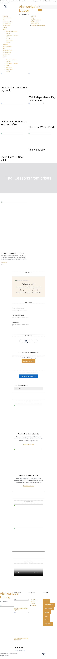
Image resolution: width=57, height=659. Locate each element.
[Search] (40, 10)
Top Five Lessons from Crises (12, 253)
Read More (4, 262)
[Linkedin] (14, 7)
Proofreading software (18, 308)
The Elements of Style (18, 315)
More (4, 29)
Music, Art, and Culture (11, 31)
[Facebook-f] (40, 655)
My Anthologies (7, 23)
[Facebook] (2, 7)
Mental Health (9, 40)
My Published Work (7, 21)
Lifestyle (8, 33)
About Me (5, 16)
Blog (4, 20)
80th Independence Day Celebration (21, 639)
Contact (5, 27)
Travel (7, 37)
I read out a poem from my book (21, 609)
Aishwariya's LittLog (28, 8)
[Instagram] (10, 7)
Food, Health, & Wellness (12, 35)
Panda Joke (15, 322)
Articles (8, 42)
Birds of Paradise (7, 18)
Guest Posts (9, 39)
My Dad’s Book (6, 25)
